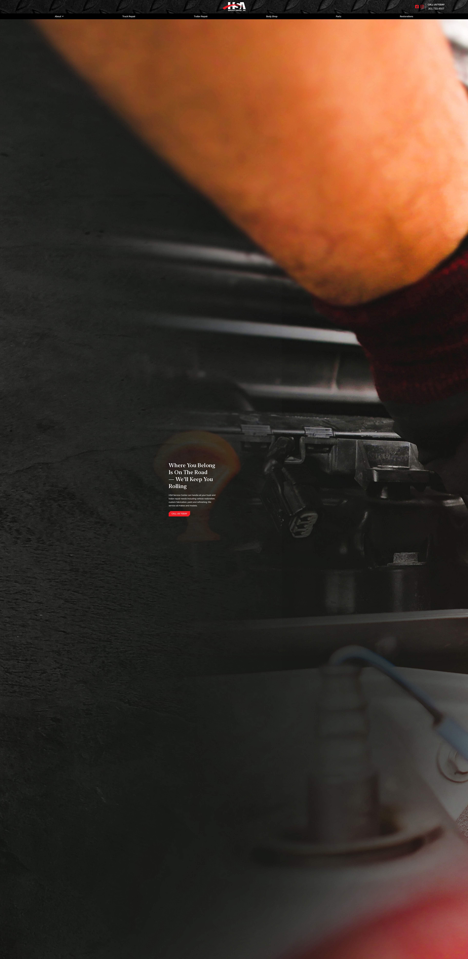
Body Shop (271, 16)
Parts (338, 16)
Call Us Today (179, 514)
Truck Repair (128, 16)
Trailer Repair (201, 16)
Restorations (406, 16)
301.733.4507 (436, 8)
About (58, 16)
